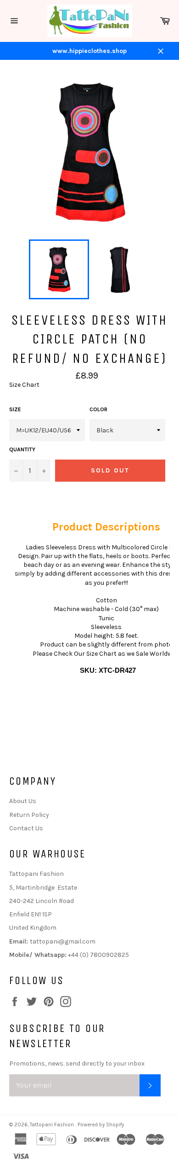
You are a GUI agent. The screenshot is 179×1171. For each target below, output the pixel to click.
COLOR (98, 409)
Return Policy (29, 815)
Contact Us (26, 828)
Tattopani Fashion (52, 1125)
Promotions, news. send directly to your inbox (77, 1063)
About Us (22, 801)
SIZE (15, 409)
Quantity (22, 449)
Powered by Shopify (101, 1125)
